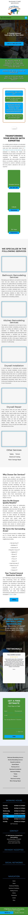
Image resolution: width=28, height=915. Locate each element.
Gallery (14, 599)
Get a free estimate (6, 17)
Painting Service (14, 890)
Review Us (7, 912)
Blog (14, 900)
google (14, 867)
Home (14, 881)
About (14, 883)
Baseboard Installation (14, 888)
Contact (14, 897)
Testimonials (14, 895)
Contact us (11, 594)
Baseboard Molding (14, 885)
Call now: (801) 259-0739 (14, 43)
